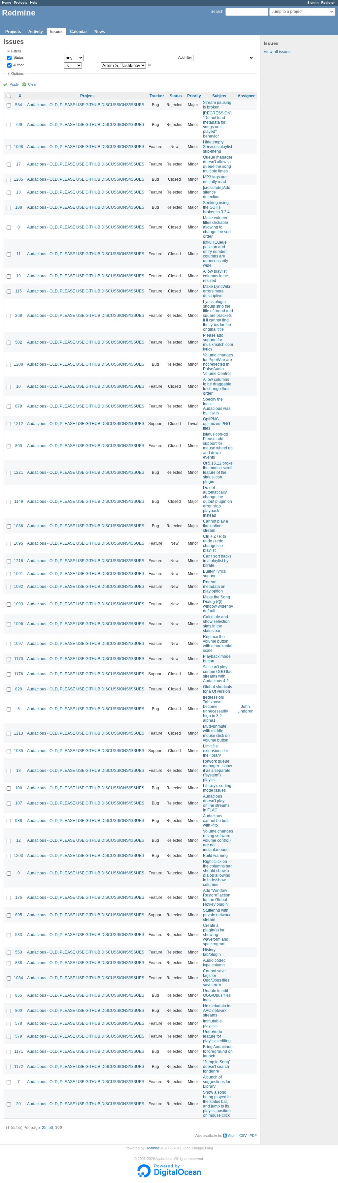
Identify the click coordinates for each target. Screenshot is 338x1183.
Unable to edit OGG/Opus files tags (217, 995)
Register (328, 2)
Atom (232, 1136)
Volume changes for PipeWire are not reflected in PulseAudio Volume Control (218, 364)
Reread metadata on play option (214, 586)
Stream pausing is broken (217, 104)
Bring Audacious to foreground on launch (218, 1051)
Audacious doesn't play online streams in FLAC (216, 803)
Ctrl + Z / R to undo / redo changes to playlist (214, 543)
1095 (18, 543)
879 (18, 406)
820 (18, 689)
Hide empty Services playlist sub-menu (217, 147)
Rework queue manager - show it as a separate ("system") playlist (217, 770)
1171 (18, 1051)
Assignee (246, 96)
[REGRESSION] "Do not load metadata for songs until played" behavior (217, 124)
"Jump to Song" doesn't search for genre (216, 1067)
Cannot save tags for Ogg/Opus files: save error (216, 978)
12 (18, 840)
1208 (18, 364)
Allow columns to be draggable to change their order (217, 386)
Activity (35, 31)
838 (18, 962)
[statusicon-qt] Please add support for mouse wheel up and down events (218, 446)
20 (18, 1104)
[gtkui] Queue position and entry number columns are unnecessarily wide (215, 254)
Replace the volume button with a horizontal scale (217, 643)
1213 (18, 733)
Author (18, 65)
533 (18, 934)
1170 (18, 658)
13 (18, 192)
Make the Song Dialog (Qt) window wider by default (218, 604)
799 (18, 124)
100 (18, 788)
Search (217, 11)
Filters (16, 51)
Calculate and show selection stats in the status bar (216, 624)
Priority (194, 96)
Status (18, 58)
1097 (18, 643)
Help (33, 2)
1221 (18, 472)
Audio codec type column (214, 962)
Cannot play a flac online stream (215, 526)
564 (18, 105)
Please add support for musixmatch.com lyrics (218, 342)
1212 (18, 423)
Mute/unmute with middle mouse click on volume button (216, 733)
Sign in (313, 2)
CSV (243, 1136)
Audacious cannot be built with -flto (216, 821)
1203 (18, 855)
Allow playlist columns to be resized (215, 276)
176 (18, 897)
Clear (32, 84)
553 (18, 952)
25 (44, 1127)
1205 (18, 179)
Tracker (157, 96)
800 (18, 1010)
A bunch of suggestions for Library (216, 1082)
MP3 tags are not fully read (215, 179)
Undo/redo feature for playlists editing (217, 1036)
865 (18, 995)
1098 (18, 146)
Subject (219, 96)
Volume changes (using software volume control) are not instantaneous (218, 840)
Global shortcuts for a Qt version (217, 689)
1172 (18, 1066)
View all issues (277, 51)
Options (17, 74)
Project (87, 96)
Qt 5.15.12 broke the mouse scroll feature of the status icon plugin (218, 472)
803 (18, 445)
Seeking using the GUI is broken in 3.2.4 (216, 207)
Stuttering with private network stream (216, 915)
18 (18, 770)
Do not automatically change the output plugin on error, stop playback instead (217, 501)
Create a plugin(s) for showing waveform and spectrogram (215, 934)
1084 (18, 978)
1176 (18, 674)
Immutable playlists (212, 1023)
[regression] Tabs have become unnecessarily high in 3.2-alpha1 (215, 709)
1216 (18, 561)
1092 (18, 586)
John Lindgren (245, 708)
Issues (56, 31)
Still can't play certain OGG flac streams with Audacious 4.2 (217, 674)
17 (18, 164)
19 (18, 276)
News (99, 31)
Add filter (185, 57)
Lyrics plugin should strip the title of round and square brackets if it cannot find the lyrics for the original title (218, 315)
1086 (18, 526)
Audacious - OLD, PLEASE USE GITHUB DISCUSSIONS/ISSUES (85, 105)
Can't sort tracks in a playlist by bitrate (217, 561)
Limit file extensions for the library (215, 751)
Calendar (78, 31)
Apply (14, 84)
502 (18, 342)
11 (19, 254)
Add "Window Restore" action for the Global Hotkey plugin (216, 897)
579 (18, 1036)
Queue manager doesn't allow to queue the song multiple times (217, 164)
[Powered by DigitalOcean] (169, 1176)
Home (6, 2)
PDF (253, 1136)
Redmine (153, 1148)
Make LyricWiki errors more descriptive (216, 291)
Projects (20, 2)
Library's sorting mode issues (217, 788)
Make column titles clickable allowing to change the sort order (217, 227)
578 (18, 1023)
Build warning (215, 855)
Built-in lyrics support (214, 573)
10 (18, 386)
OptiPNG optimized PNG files (216, 424)
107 (18, 803)
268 (18, 315)
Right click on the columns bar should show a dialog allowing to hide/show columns (217, 873)
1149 (18, 501)
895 (18, 915)
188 (18, 207)
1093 (18, 604)
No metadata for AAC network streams (217, 1010)
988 (18, 820)
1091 (18, 573)
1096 (18, 624)
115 (18, 291)
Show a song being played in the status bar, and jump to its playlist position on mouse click (217, 1104)
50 (51, 1127)
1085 (18, 750)
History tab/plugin (212, 952)
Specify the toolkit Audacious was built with (216, 406)
